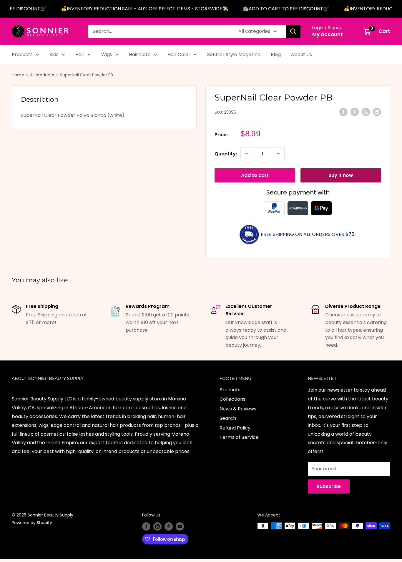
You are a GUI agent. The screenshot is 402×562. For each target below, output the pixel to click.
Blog (276, 54)
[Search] (293, 31)
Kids (54, 54)
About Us (301, 54)
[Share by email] (377, 112)
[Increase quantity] (278, 153)
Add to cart (255, 175)
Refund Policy (235, 428)
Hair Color (178, 54)
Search (228, 418)
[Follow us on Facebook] (146, 526)
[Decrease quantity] (247, 153)
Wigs (106, 54)
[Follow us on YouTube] (180, 526)
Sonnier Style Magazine (233, 54)
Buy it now (340, 175)
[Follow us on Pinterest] (169, 526)
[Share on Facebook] (343, 112)
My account (327, 34)
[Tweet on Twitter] (366, 112)
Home (18, 75)
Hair (79, 54)
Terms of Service (239, 437)
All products (42, 75)
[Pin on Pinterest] (354, 112)
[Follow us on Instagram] (157, 526)
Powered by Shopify (32, 523)
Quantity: (226, 153)
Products (22, 54)
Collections (232, 399)
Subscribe (329, 486)
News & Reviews (238, 408)
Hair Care (140, 54)
